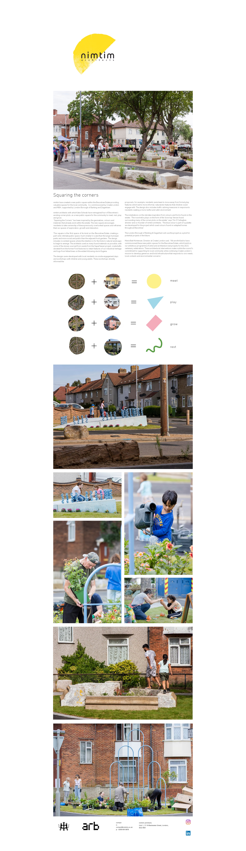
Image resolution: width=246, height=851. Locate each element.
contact (118, 823)
